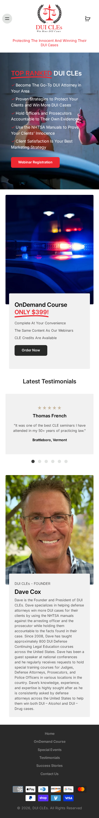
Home (49, 734)
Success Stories (49, 766)
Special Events (50, 749)
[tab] (33, 461)
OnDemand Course (49, 741)
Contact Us (49, 773)
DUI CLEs (40, 808)
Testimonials (49, 758)
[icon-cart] (87, 18)
